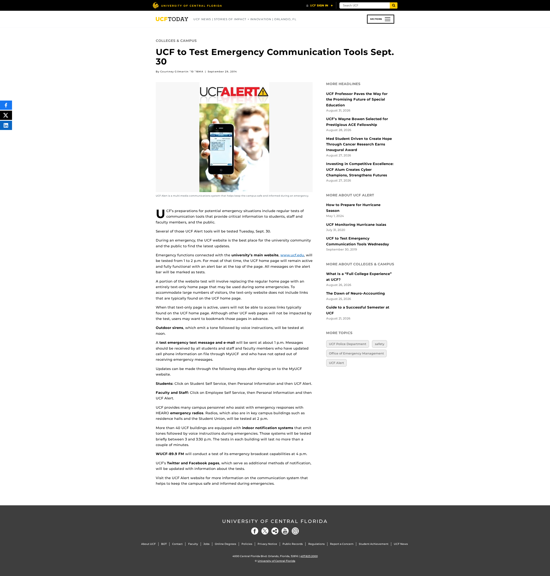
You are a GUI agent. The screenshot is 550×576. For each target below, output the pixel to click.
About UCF (148, 543)
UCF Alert (336, 363)
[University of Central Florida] (187, 5)
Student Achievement (373, 543)
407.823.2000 (309, 556)
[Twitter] (265, 531)
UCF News (401, 543)
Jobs (206, 543)
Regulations (316, 543)
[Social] (275, 531)
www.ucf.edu (292, 255)
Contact (177, 543)
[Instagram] (295, 531)
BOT (164, 543)
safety (379, 344)
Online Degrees (225, 543)
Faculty (193, 543)
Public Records (293, 543)
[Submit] (393, 5)
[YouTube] (285, 531)
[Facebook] (254, 531)
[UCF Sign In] (319, 5)
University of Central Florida (275, 521)
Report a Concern (341, 543)
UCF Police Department (347, 344)
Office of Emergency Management (356, 353)
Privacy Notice (267, 543)
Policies (246, 543)
